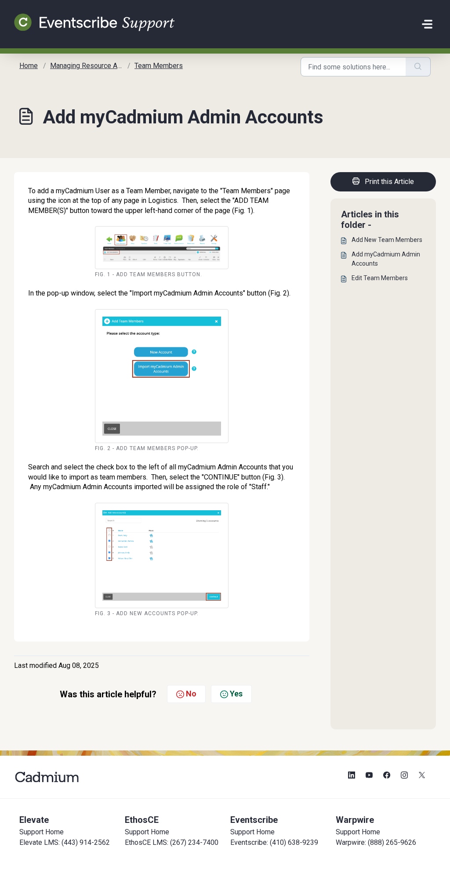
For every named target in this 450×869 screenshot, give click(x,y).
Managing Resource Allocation (96, 65)
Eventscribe (254, 820)
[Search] (418, 66)
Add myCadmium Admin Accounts (386, 259)
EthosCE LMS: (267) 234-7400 (171, 842)
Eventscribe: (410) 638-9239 (274, 842)
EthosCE (142, 820)
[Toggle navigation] (427, 24)
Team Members (158, 65)
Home (28, 65)
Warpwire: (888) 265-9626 (376, 842)
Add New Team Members (387, 239)
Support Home (41, 832)
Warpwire (355, 820)
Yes (236, 693)
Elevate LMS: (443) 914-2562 (64, 842)
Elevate (34, 820)
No (191, 693)
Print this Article (389, 181)
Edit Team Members (380, 277)
